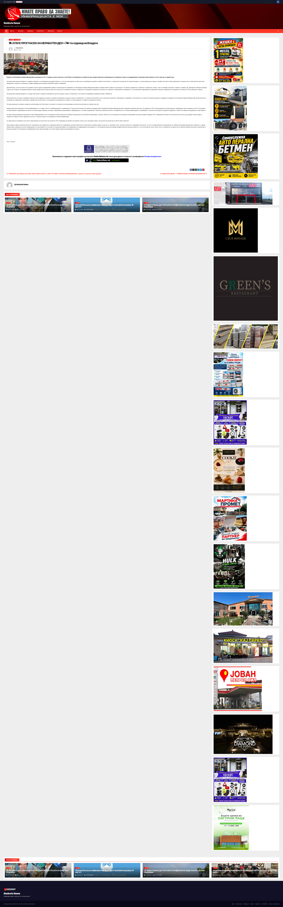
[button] (278, 31)
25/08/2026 (11, 875)
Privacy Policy (239, 903)
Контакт (59, 31)
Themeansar (32, 903)
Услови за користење (152, 156)
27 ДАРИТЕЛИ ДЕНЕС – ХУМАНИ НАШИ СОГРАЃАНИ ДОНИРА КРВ (183, 174)
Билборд (30, 31)
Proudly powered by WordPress (11, 903)
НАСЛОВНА (264, 903)
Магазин (21, 31)
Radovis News (12, 23)
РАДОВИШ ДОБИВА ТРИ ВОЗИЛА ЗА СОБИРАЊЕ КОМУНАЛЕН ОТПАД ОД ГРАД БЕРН (245, 871)
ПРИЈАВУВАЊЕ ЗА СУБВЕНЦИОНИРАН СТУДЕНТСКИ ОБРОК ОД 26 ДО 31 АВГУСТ (104, 206)
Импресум (51, 31)
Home (233, 903)
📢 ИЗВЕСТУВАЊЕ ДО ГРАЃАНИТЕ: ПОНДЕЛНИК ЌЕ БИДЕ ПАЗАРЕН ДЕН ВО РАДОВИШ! (174, 206)
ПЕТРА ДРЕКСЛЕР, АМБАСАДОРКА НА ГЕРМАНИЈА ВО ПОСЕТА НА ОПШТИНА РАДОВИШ (37, 206)
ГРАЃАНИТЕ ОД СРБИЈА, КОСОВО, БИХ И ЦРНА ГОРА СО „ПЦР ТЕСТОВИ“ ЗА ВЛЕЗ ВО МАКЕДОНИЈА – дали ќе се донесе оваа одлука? (54, 174)
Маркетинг (40, 31)
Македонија (17, 39)
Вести (12, 31)
